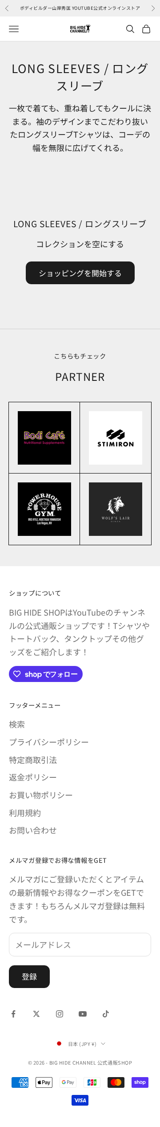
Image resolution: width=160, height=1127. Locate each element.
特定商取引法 (33, 759)
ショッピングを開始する (80, 272)
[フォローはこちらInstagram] (59, 1013)
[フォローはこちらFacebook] (13, 1013)
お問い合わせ (33, 830)
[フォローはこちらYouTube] (82, 1013)
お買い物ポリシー (41, 794)
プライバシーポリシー (49, 741)
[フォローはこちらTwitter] (36, 1013)
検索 (17, 724)
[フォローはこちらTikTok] (105, 1013)
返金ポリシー (33, 777)
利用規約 (25, 812)
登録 (29, 976)
